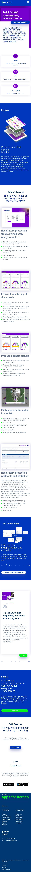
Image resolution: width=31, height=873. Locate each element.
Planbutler (4, 821)
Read (23, 655)
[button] (7, 565)
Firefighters (18, 814)
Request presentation (20, 22)
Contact (4, 834)
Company (5, 833)
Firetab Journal (6, 817)
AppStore (8, 783)
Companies (18, 823)
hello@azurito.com (11, 840)
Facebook (4, 863)
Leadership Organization (19, 818)
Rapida (4, 823)
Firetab (4, 814)
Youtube (4, 865)
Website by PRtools (6, 869)
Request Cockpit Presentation (13, 572)
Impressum (4, 867)
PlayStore (23, 783)
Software (5, 806)
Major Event (19, 821)
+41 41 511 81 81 (10, 839)
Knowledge (5, 831)
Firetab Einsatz (6, 816)
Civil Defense (19, 816)
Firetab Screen (6, 819)
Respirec (4, 825)
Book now (15, 747)
